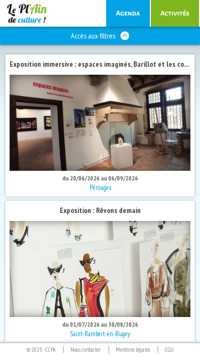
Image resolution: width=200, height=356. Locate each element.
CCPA (50, 349)
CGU (169, 349)
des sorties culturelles (128, 13)
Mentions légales (133, 349)
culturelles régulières (175, 13)
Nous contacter (85, 349)
